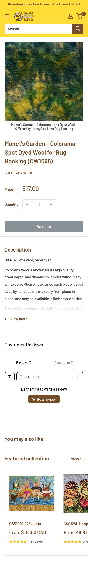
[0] (80, 16)
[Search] (77, 29)
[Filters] (10, 376)
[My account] (70, 16)
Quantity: (12, 204)
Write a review (44, 399)
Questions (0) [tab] (64, 363)
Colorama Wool (19, 172)
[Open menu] (7, 16)
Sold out (44, 226)
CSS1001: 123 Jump (25, 523)
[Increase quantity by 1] (51, 204)
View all (77, 458)
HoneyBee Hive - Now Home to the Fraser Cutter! (44, 4)
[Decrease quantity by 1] (27, 204)
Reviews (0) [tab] (24, 363)
